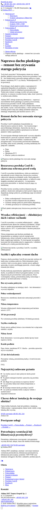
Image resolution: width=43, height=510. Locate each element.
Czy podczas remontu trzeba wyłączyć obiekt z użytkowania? (18, 391)
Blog (7, 44)
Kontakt (8, 46)
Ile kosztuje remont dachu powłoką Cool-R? (18, 388)
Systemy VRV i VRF (17, 24)
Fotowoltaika (10, 28)
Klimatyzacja (10, 20)
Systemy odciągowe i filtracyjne (21, 18)
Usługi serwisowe (16, 32)
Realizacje (8, 42)
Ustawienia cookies (24, 505)
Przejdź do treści (6, 2)
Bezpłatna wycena (11, 48)
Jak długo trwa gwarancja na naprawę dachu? (19, 382)
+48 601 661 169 (22, 4)
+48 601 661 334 (8, 4)
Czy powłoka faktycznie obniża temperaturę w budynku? (18, 385)
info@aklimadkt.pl (7, 501)
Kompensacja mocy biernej (14, 38)
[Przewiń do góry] (2, 508)
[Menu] (13, 10)
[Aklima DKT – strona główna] (6, 10)
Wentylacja (9, 14)
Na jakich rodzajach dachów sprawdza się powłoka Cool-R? (19, 379)
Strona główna (10, 51)
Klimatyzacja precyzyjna (18, 22)
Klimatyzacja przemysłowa (19, 26)
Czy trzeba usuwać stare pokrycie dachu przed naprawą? (18, 375)
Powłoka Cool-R (11, 40)
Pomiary (8, 36)
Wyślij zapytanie (6, 414)
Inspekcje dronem (11, 34)
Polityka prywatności (8, 505)
